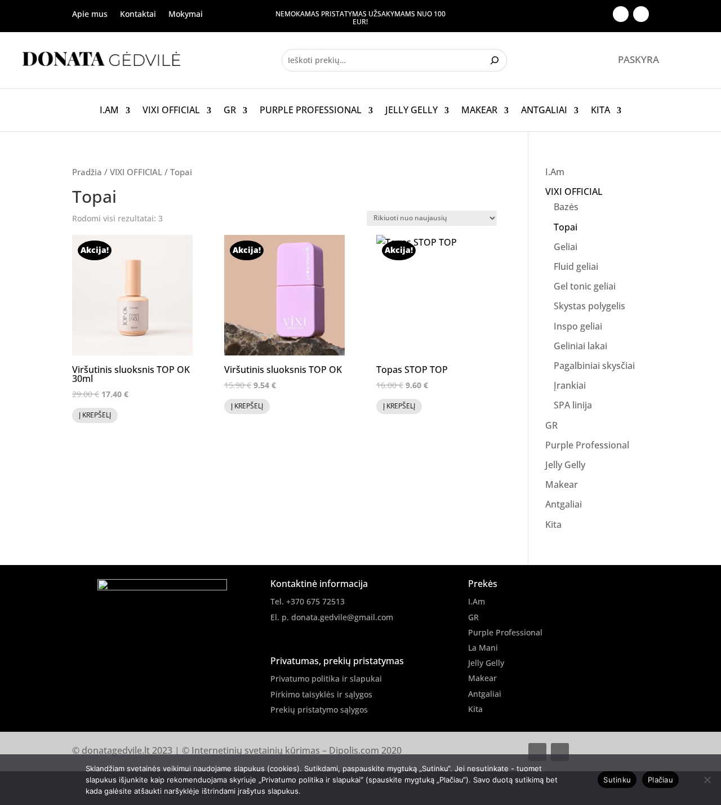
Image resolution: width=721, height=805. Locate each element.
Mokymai (185, 14)
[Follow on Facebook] (621, 14)
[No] (707, 779)
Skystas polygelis (589, 306)
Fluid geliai (576, 266)
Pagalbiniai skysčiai (594, 365)
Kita (600, 110)
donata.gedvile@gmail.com (342, 617)
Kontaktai (138, 14)
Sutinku (617, 779)
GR (230, 110)
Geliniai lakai (580, 346)
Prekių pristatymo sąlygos (319, 709)
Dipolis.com (354, 750)
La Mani (483, 647)
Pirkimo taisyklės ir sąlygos (321, 694)
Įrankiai (570, 385)
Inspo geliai (578, 326)
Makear (479, 110)
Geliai (565, 247)
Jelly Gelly (411, 110)
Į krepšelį (95, 415)
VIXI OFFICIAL (171, 110)
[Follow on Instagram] (641, 14)
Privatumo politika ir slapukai (326, 678)
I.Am (109, 110)
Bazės (566, 207)
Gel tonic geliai (585, 286)
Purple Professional (311, 110)
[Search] (496, 60)
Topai (565, 227)
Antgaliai (544, 110)
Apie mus (90, 14)
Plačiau (660, 779)
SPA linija (573, 405)
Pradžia (87, 171)
